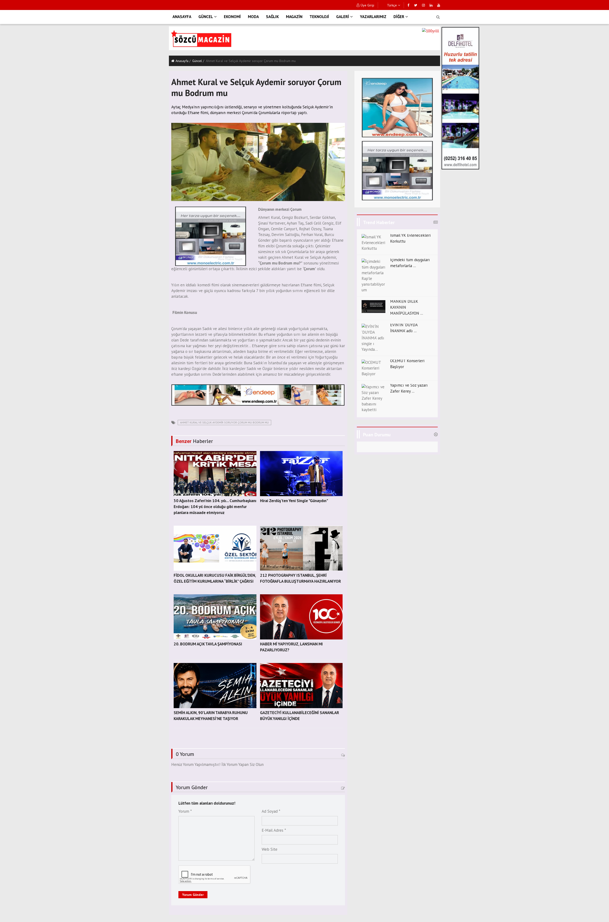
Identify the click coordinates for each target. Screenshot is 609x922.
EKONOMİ (232, 16)
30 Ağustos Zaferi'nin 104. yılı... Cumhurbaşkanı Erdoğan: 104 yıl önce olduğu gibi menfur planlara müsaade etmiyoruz (215, 506)
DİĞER (398, 16)
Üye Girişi (367, 5)
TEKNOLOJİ (319, 16)
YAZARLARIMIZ (373, 16)
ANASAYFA (181, 16)
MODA (253, 16)
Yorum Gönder (193, 895)
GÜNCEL (205, 16)
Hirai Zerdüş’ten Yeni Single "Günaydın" (294, 500)
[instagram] (423, 5)
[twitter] (415, 5)
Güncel (197, 61)
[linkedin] (431, 5)
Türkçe (391, 5)
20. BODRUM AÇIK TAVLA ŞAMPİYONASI (208, 644)
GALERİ (342, 16)
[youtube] (438, 5)
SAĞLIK (272, 16)
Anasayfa (182, 61)
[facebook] (408, 5)
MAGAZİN (294, 16)
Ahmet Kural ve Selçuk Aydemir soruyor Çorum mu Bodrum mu (224, 422)
